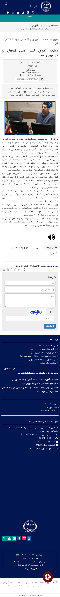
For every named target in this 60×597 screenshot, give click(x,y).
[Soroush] (23, 12)
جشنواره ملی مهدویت (47, 391)
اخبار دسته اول (30, 71)
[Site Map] (13, 13)
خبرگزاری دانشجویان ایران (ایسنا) (43, 349)
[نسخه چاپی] (24, 75)
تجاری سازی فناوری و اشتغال (30, 72)
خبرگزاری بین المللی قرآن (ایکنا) (44, 352)
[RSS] (8, 13)
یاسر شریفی (38, 247)
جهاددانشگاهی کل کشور (47, 345)
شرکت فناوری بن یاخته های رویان (43, 359)
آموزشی (34, 25)
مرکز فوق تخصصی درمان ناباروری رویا (40, 383)
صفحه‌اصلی (53, 25)
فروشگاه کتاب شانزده (48, 363)
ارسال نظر (50, 326)
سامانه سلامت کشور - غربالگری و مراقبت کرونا (38, 356)
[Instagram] (33, 13)
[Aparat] (28, 12)
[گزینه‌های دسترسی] (48, 576)
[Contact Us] (18, 13)
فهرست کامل (9, 368)
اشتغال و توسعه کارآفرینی (20, 247)
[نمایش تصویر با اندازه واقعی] (30, 118)
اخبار (43, 25)
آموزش (54, 253)
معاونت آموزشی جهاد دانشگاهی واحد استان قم (35, 379)
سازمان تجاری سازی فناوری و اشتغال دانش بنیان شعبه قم (30, 387)
